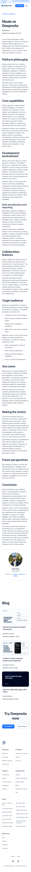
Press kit (18, 760)
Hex (17, 792)
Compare (4, 848)
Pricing (4, 778)
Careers (18, 757)
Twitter (15, 574)
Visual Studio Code (21, 789)
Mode (17, 785)
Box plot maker (20, 803)
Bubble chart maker (22, 813)
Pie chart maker (6, 819)
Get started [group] (19, 5)
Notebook (5, 753)
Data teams (5, 764)
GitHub (15, 576)
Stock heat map (21, 826)
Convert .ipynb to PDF (7, 804)
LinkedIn (21, 574)
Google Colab (20, 782)
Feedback (5, 844)
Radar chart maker (21, 810)
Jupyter (18, 774)
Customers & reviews (22, 753)
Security (4, 789)
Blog (3, 837)
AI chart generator (7, 808)
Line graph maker (7, 815)
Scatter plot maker (7, 822)
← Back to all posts (8, 14)
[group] (8, 726)
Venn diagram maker (22, 817)
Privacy (13, 856)
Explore (4, 841)
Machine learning (7, 760)
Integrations (5, 774)
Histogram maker (7, 826)
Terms (18, 856)
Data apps (5, 757)
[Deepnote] (6, 5)
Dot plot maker (20, 806)
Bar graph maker (7, 812)
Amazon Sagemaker (21, 778)
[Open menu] (26, 5)
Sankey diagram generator (21, 821)
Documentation (6, 782)
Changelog (5, 785)
